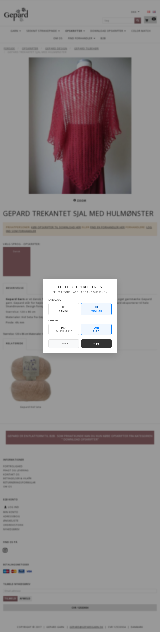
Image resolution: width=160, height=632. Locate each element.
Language (54, 299)
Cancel (64, 343)
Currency (54, 320)
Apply (96, 343)
